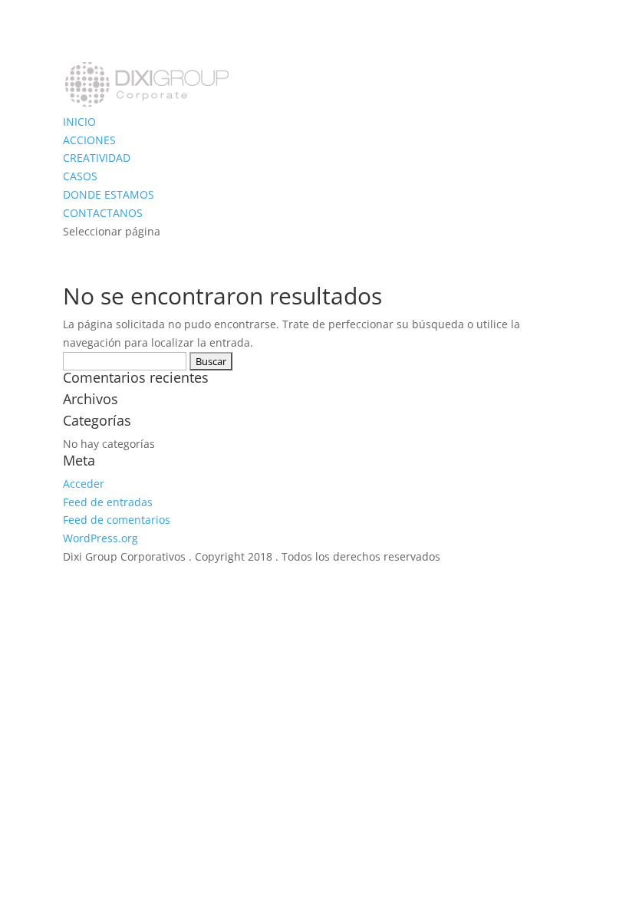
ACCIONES (89, 140)
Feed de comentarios (116, 519)
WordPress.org (100, 538)
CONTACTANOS (103, 213)
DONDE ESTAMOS (108, 194)
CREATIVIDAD (96, 157)
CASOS (80, 176)
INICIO (79, 121)
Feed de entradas (108, 502)
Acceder (83, 483)
